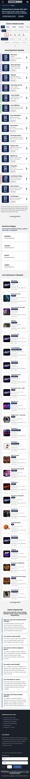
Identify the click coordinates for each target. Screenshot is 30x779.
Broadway (7, 42)
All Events (4, 39)
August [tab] (3, 30)
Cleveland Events (5, 5)
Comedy (20, 39)
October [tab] (15, 30)
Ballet (24, 42)
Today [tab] (7, 27)
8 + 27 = (4, 766)
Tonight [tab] (14, 27)
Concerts (12, 39)
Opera (15, 46)
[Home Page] (15, 2)
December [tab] (27, 30)
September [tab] (9, 30)
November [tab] (21, 30)
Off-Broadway (16, 42)
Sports (26, 39)
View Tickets (26, 55)
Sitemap (12, 775)
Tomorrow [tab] (21, 27)
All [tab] (3, 27)
